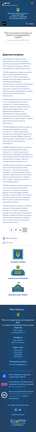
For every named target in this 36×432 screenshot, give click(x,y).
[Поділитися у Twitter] (16, 230)
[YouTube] (20, 410)
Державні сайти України (11, 5)
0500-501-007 (18, 350)
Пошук (31, 24)
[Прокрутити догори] (33, 422)
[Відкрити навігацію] (32, 3)
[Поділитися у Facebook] (11, 230)
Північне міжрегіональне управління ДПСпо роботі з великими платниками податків (18, 16)
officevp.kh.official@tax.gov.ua (18, 364)
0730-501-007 (18, 354)
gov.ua (7, 3)
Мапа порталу (17, 309)
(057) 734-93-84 (18, 340)
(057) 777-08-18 (16, 342)
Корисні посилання (18, 414)
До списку (9, 242)
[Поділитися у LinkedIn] (20, 230)
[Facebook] (16, 410)
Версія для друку (11, 238)
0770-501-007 (18, 352)
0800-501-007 (18, 356)
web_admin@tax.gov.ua (18, 386)
